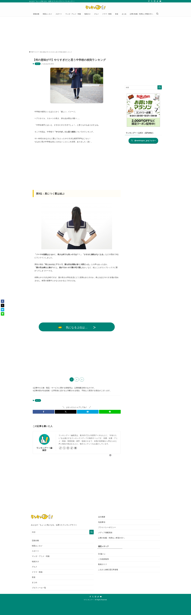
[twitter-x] (151, 1)
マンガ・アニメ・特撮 (41, 556)
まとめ (34, 582)
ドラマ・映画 (37, 572)
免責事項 (101, 522)
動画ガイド (102, 564)
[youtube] (160, 1)
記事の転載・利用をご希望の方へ (111, 537)
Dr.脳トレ (102, 554)
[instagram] (154, 1)
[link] (60, 448)
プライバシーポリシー (107, 527)
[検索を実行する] (159, 87)
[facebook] (148, 1)
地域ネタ (35, 561)
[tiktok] (157, 1)
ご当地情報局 (103, 559)
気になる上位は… (77, 327)
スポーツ (35, 551)
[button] (43, 412)
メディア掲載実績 (105, 532)
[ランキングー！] (95, 7)
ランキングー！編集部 (44, 449)
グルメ (34, 566)
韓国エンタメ (37, 545)
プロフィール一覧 (39, 587)
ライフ (37, 64)
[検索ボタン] (157, 13)
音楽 (33, 577)
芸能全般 (35, 540)
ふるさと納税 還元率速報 (108, 569)
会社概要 (101, 516)
